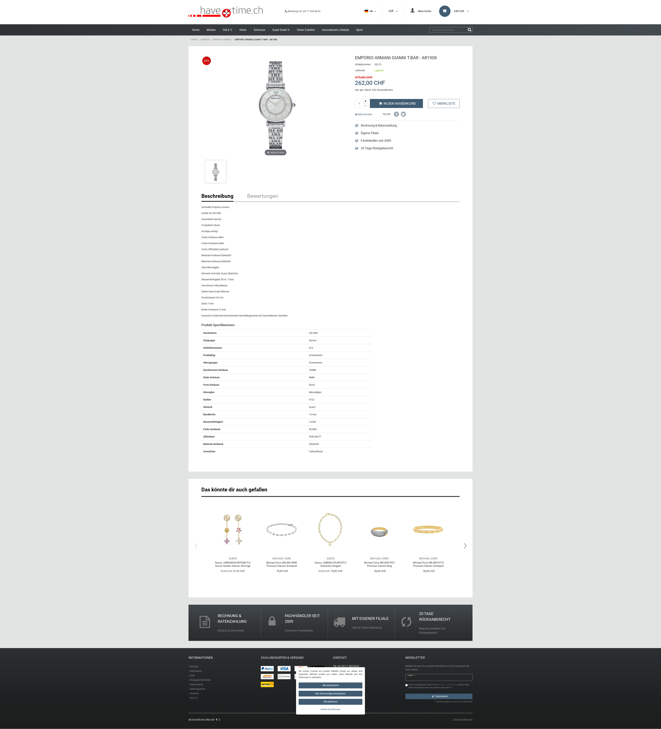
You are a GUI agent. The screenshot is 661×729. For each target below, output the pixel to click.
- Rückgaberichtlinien (199, 680)
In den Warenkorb (400, 103)
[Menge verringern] (365, 105)
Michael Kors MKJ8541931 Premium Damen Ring (379, 564)
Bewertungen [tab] (262, 196)
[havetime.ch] (225, 12)
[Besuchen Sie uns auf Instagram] (219, 719)
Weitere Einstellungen (330, 709)
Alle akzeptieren (330, 685)
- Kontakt (193, 666)
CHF (392, 11)
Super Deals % (281, 30)
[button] (396, 114)
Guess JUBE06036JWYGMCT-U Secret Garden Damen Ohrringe (232, 564)
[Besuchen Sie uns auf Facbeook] (216, 719)
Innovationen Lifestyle (335, 30)
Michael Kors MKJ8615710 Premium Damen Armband (428, 564)
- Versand (193, 693)
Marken (211, 30)
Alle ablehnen (330, 701)
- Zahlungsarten (196, 689)
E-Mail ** (411, 675)
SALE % (227, 30)
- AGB (191, 675)
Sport (359, 30)
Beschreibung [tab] (217, 196)
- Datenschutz (195, 684)
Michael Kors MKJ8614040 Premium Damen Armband (281, 564)
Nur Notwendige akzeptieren (330, 693)
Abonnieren (442, 696)
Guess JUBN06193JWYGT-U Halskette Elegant (331, 564)
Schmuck (259, 30)
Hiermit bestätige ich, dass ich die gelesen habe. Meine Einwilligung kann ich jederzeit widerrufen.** (439, 686)
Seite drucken (364, 114)
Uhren (242, 30)
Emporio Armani (222, 39)
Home (195, 30)
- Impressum (195, 671)
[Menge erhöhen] (365, 101)
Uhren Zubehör (306, 30)
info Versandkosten (382, 89)
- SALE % (193, 697)
